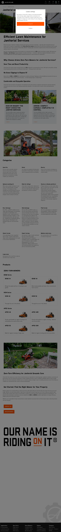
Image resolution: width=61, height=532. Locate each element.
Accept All (31, 23)
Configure (30, 28)
